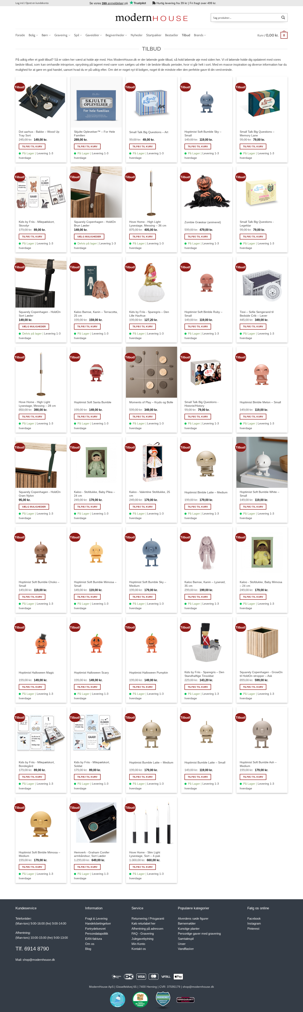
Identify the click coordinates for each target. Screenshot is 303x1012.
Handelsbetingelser (98, 923)
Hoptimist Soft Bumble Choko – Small (39, 583)
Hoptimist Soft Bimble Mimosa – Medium (39, 854)
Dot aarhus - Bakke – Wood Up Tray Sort (39, 133)
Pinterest (253, 928)
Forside (20, 35)
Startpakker (153, 35)
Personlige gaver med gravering (199, 933)
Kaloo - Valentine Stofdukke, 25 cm (149, 493)
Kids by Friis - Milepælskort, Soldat (92, 764)
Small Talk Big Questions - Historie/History (201, 403)
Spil (76, 35)
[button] (32, 3)
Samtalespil (186, 938)
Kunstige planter (189, 928)
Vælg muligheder (89, 236)
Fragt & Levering (96, 918)
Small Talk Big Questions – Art (148, 132)
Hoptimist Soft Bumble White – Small (259, 493)
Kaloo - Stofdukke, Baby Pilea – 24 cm (94, 493)
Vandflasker (186, 948)
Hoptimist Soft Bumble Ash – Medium (258, 764)
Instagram (254, 923)
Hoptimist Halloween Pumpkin (148, 672)
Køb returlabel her (143, 923)
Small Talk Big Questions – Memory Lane (257, 133)
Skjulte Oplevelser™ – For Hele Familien (94, 133)
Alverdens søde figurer (193, 918)
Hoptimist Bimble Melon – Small (260, 402)
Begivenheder (115, 35)
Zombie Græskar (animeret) (202, 222)
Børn (45, 35)
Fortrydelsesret (95, 928)
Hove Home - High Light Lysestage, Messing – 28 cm (37, 403)
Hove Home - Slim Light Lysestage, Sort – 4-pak (144, 854)
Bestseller (171, 35)
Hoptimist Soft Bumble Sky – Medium (147, 583)
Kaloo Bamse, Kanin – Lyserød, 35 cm (204, 583)
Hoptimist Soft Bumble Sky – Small (202, 133)
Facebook (254, 918)
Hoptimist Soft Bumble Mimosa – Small (95, 583)
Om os (89, 944)
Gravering (60, 35)
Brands (198, 35)
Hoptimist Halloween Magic (36, 672)
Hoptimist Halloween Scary (91, 672)
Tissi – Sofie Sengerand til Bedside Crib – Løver (257, 313)
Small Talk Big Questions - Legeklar (257, 223)
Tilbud (186, 35)
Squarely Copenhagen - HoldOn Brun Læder (95, 223)
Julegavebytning (142, 938)
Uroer (182, 944)
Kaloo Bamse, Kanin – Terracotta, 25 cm (96, 313)
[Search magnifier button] (283, 17)
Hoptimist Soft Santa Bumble (92, 402)
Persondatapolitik (96, 933)
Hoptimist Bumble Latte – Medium (151, 762)
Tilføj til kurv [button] (32, 146)
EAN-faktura (93, 938)
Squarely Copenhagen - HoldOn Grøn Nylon (40, 493)
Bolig (32, 35)
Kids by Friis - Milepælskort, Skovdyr (37, 223)
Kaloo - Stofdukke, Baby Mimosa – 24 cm (261, 583)
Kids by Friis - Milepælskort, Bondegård (37, 764)
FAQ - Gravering (143, 933)
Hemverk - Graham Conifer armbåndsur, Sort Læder (91, 854)
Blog (88, 948)
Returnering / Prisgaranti (148, 918)
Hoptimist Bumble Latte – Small (204, 762)
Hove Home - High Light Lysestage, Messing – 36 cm (147, 223)
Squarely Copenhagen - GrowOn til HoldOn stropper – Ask (261, 673)
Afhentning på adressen (147, 928)
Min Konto (138, 944)
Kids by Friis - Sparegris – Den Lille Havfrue (149, 313)
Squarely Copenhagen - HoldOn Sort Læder (40, 313)
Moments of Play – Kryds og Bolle (151, 402)
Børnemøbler (187, 923)
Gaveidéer (92, 35)
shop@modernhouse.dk (39, 959)
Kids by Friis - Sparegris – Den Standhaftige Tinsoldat (204, 673)
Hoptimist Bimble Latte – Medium (206, 492)
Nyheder (136, 35)
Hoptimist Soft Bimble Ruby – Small (203, 313)
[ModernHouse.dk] (151, 17)
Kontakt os (139, 948)
